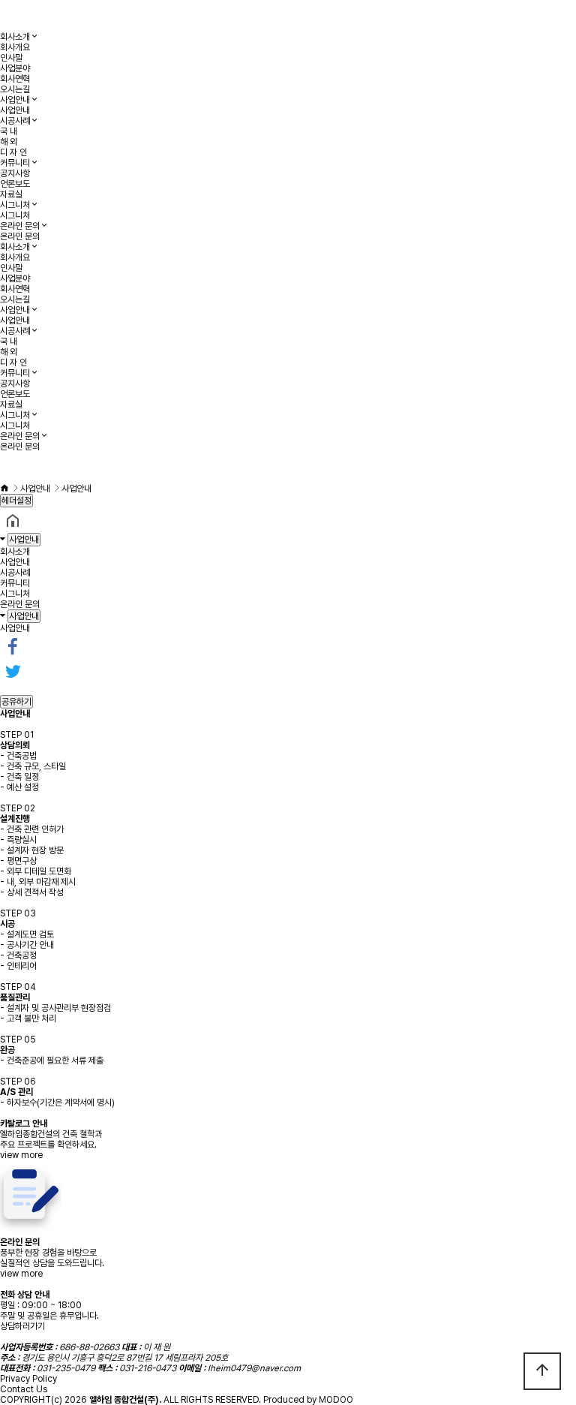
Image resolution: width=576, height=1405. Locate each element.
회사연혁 (15, 79)
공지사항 (15, 173)
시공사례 (15, 121)
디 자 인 (13, 152)
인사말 (11, 58)
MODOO (336, 1399)
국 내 (8, 131)
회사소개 (15, 37)
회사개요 (15, 47)
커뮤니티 (15, 163)
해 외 (8, 142)
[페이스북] (13, 645)
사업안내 (15, 100)
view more (21, 1155)
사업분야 (15, 68)
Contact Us (23, 1389)
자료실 (11, 194)
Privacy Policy (28, 1378)
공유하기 (17, 701)
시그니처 (15, 205)
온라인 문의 (20, 226)
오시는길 (15, 89)
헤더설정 (17, 500)
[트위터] (13, 671)
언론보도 (15, 184)
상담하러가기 (22, 1326)
